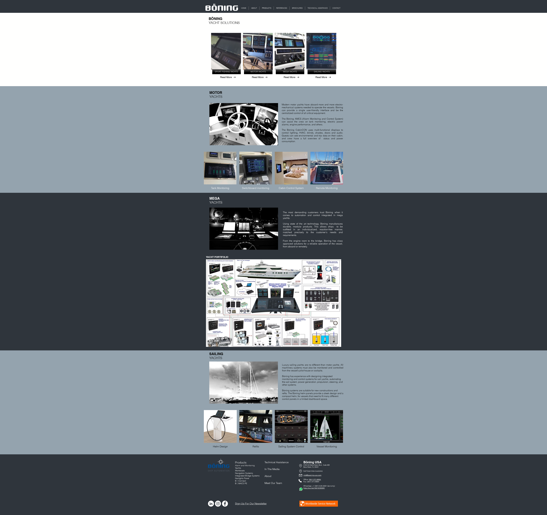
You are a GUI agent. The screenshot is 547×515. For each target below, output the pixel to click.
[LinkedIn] (211, 504)
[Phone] (300, 466)
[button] (254, 8)
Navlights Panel (242, 478)
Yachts (238, 468)
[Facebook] (225, 504)
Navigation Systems (244, 473)
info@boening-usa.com (312, 475)
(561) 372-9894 (315, 479)
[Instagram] (218, 504)
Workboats (240, 470)
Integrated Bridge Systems (247, 475)
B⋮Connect (240, 481)
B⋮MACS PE (241, 483)
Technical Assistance (277, 462)
